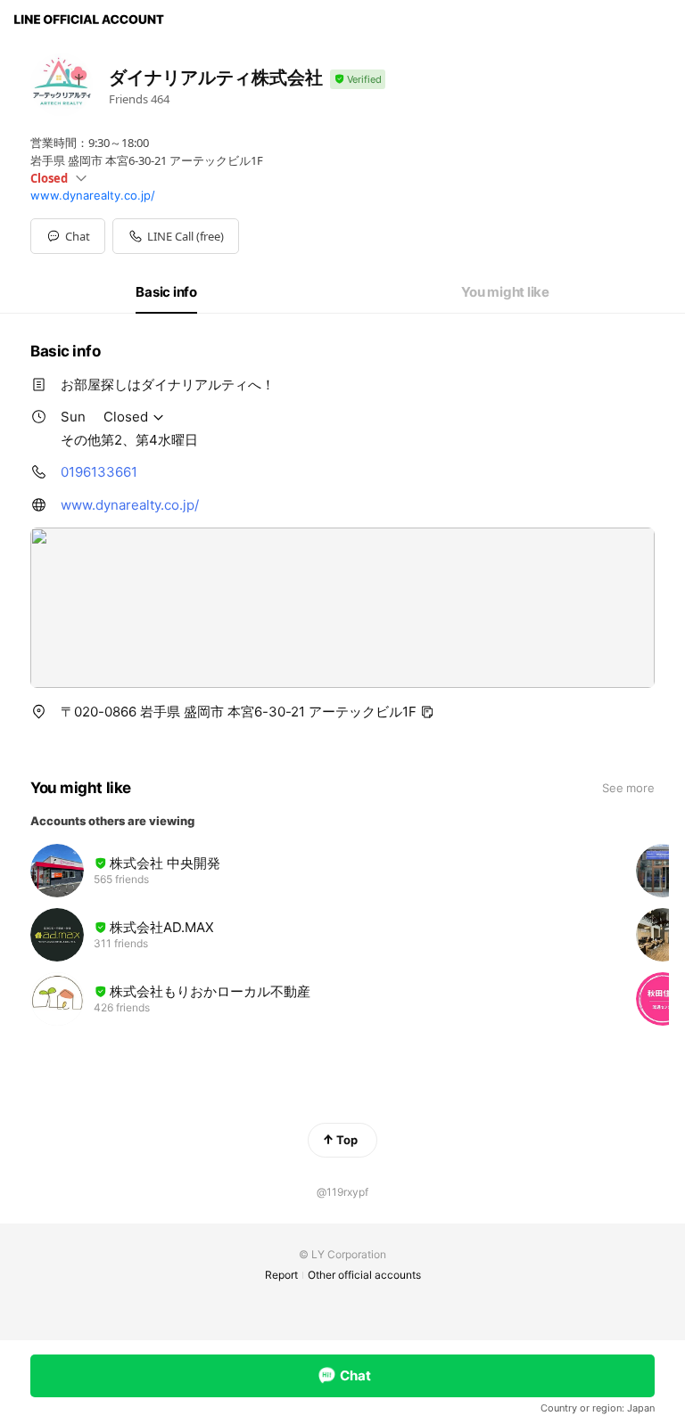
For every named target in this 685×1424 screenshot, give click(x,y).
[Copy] (427, 712)
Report (281, 1274)
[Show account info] (357, 80)
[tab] (166, 292)
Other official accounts (364, 1274)
